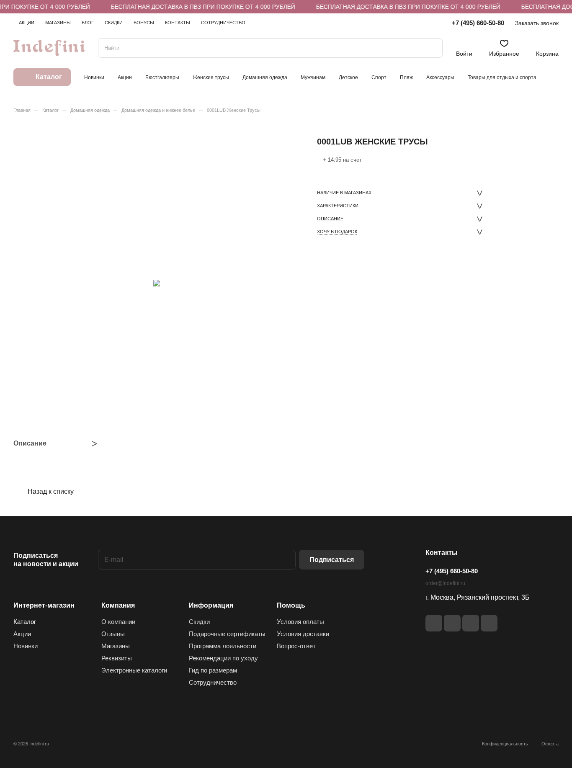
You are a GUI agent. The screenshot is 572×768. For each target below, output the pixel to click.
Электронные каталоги (134, 670)
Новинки (25, 645)
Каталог (24, 621)
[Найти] (432, 48)
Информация (211, 605)
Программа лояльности (222, 645)
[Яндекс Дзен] (470, 623)
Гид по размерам (213, 670)
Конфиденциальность (505, 743)
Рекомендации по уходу (223, 658)
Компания (118, 605)
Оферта (550, 743)
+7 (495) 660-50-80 (478, 22)
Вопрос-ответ (296, 645)
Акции (22, 633)
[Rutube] (452, 623)
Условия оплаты (300, 621)
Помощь (291, 605)
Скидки (199, 621)
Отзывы (113, 633)
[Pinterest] (489, 623)
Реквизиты (116, 658)
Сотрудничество (213, 682)
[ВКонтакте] (433, 623)
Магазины (115, 645)
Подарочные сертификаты (227, 633)
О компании (118, 621)
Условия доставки (303, 633)
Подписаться (331, 559)
